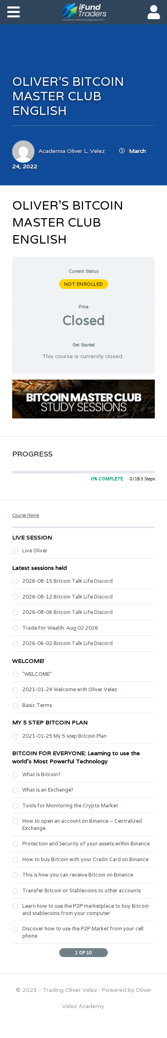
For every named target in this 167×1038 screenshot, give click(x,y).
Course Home (25, 515)
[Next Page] (104, 952)
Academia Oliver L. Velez (72, 151)
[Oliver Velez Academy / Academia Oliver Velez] (83, 11)
